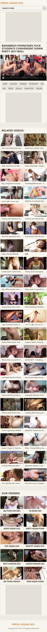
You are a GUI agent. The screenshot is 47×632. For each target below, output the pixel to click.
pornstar (13, 84)
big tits (39, 88)
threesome (33, 84)
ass (4, 88)
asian (5, 84)
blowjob (23, 84)
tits (42, 84)
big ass (19, 88)
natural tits (29, 88)
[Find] (44, 8)
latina (10, 88)
